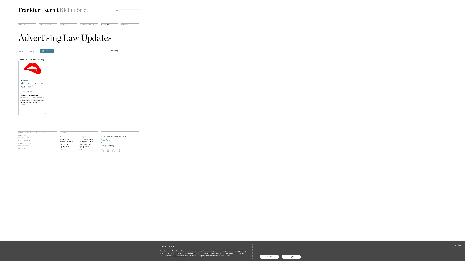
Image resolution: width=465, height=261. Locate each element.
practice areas (45, 24)
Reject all (269, 257)
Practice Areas (24, 138)
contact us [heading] (64, 132)
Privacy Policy (105, 140)
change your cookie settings (178, 255)
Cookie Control (167, 247)
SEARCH (117, 11)
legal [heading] (103, 132)
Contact (21, 148)
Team (20, 51)
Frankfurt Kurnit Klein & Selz (53, 9)
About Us (22, 24)
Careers (124, 24)
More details (458, 245)
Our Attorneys (65, 24)
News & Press (106, 24)
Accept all (291, 257)
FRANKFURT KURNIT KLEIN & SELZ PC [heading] (31, 132)
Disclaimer (104, 143)
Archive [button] (31, 51)
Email (61, 149)
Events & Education (88, 24)
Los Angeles (83, 137)
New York (63, 137)
